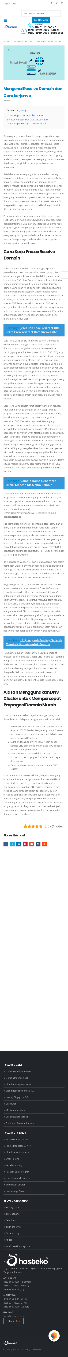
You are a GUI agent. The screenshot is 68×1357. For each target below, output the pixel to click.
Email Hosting (12, 1158)
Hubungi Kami (12, 1207)
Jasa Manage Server (15, 1191)
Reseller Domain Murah (17, 1171)
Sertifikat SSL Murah (15, 1184)
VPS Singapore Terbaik (17, 1116)
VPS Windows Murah (16, 1110)
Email (31, 844)
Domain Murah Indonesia (18, 1071)
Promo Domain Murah (17, 1139)
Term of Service (13, 1226)
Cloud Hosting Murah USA (18, 1084)
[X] (56, 3)
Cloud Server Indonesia (17, 1152)
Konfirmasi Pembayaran (18, 1246)
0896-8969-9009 (11, 1289)
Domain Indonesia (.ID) (17, 1077)
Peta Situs (11, 1220)
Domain (6, 100)
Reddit (44, 844)
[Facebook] (51, 3)
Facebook (5, 844)
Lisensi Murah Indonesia (18, 1178)
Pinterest (25, 844)
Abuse (9, 1239)
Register (6, 3)
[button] (6, 20)
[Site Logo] (10, 26)
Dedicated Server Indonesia (20, 1123)
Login (15, 3)
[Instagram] (62, 3)
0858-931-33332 (11, 1285)
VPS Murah (11, 1103)
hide (22, 110)
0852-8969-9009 (11, 1281)
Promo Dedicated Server (18, 1145)
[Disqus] (34, 903)
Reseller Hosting (14, 1165)
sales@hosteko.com (13, 1316)
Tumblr (38, 844)
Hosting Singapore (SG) (17, 1097)
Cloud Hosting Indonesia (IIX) (20, 1090)
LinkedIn (18, 844)
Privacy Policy (12, 1233)
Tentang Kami (12, 1213)
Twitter (12, 844)
